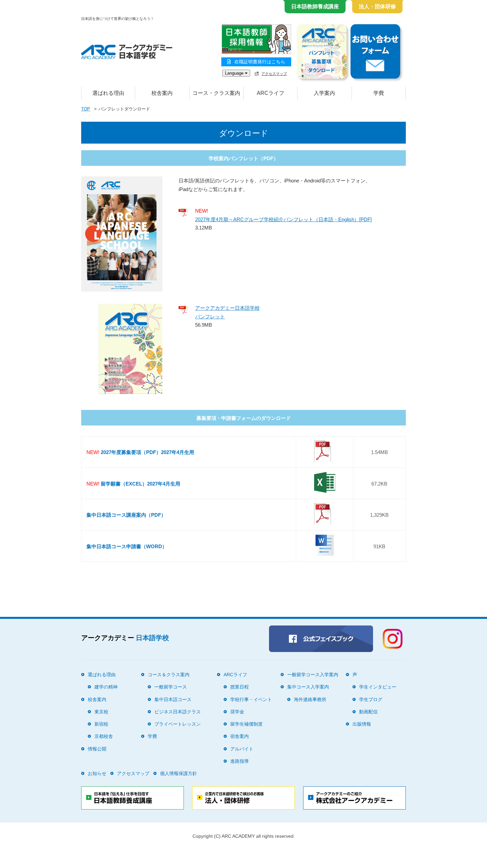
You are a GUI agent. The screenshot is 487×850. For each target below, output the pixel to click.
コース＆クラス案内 (168, 674)
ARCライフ (235, 674)
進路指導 (239, 761)
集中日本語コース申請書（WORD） (126, 546)
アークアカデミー (125, 637)
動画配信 (368, 711)
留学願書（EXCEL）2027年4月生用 (140, 484)
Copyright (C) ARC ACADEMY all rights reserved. (243, 836)
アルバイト (241, 749)
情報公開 (97, 749)
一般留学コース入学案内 (312, 674)
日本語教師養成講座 (315, 6)
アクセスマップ (274, 74)
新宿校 (101, 724)
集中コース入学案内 (308, 686)
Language (235, 73)
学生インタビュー (377, 686)
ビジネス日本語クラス (177, 711)
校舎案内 (97, 699)
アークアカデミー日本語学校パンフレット (227, 312)
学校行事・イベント (251, 699)
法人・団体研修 (377, 6)
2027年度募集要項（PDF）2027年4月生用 (147, 452)
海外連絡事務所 (310, 699)
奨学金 (237, 711)
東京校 (101, 711)
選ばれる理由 (108, 93)
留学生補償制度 (246, 724)
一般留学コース (170, 686)
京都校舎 (103, 736)
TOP (85, 108)
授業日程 (239, 686)
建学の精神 (106, 686)
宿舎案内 (239, 736)
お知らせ (97, 773)
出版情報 (361, 724)
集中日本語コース (172, 699)
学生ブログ (370, 699)
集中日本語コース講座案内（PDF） (126, 515)
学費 (378, 93)
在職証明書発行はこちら (259, 61)
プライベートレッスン (177, 724)
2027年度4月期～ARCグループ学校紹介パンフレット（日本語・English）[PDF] (283, 219)
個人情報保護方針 (178, 773)
